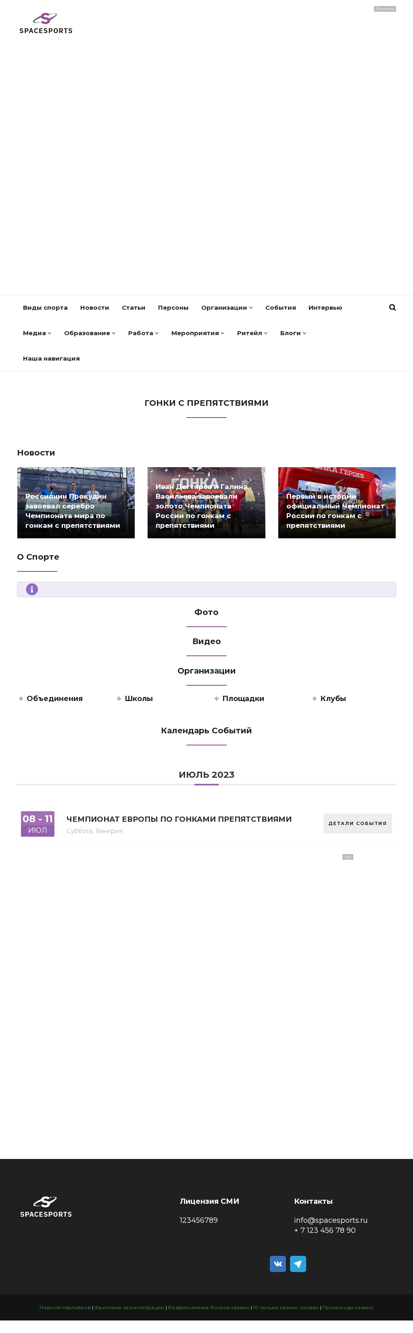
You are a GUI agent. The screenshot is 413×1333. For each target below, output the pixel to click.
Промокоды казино (348, 1307)
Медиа (35, 333)
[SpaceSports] (46, 24)
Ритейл (250, 333)
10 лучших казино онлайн (286, 1307)
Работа (141, 333)
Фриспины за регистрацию (129, 1307)
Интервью (325, 307)
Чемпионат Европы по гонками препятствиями (179, 819)
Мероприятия (196, 333)
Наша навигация (51, 358)
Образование (88, 333)
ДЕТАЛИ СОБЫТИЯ (357, 823)
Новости (94, 307)
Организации (225, 307)
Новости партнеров (65, 1307)
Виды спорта (45, 307)
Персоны (173, 307)
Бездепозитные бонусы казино (209, 1307)
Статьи (134, 307)
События (280, 307)
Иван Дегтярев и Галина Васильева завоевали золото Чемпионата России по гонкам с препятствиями (202, 506)
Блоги (291, 333)
